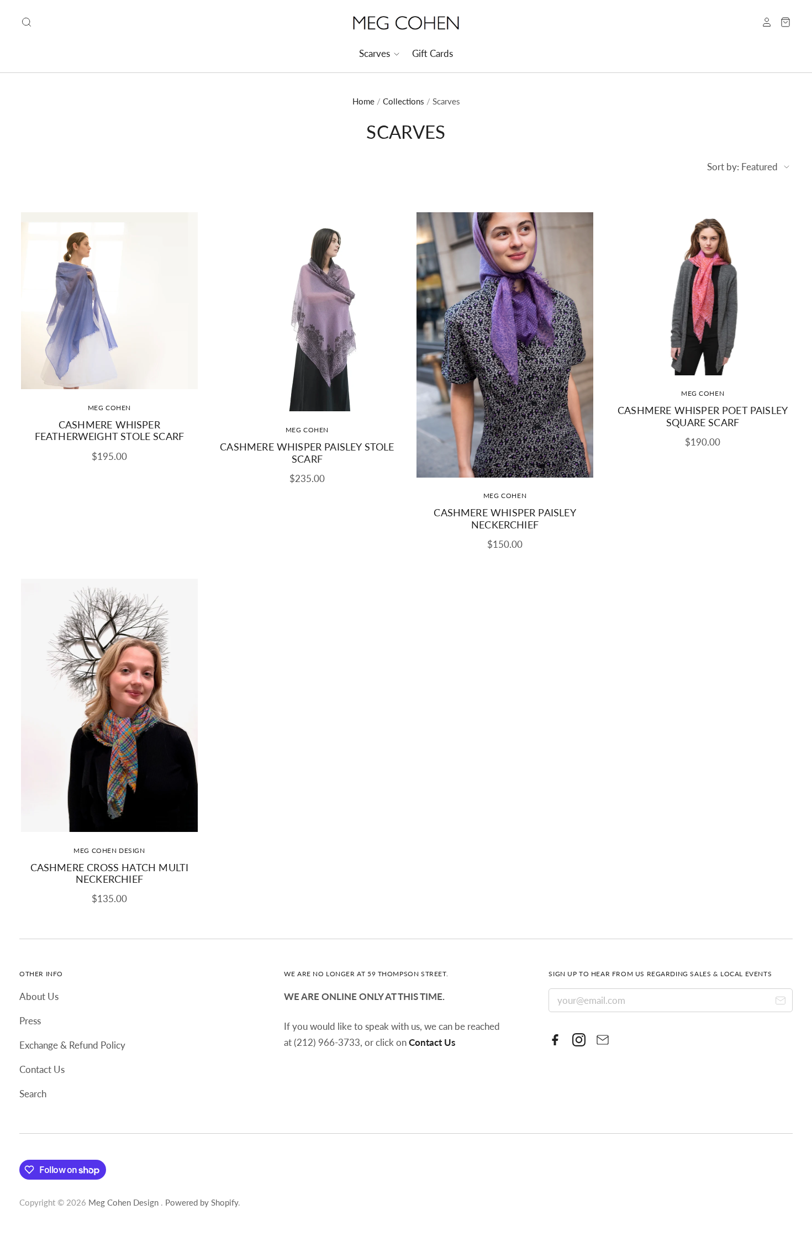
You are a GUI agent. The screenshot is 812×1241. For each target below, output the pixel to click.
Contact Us (42, 1069)
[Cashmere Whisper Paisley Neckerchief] (504, 345)
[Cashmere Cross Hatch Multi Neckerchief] (109, 705)
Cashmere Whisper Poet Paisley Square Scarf (703, 416)
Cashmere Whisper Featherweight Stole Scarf (109, 430)
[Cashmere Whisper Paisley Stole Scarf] (307, 311)
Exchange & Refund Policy (72, 1045)
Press (30, 1021)
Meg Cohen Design (109, 850)
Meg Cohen (109, 408)
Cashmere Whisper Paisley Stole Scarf (307, 453)
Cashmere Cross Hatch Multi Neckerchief (109, 873)
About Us (39, 996)
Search (32, 1093)
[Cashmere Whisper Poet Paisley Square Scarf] (702, 293)
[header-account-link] (762, 22)
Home (363, 101)
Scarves (375, 53)
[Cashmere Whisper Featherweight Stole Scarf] (109, 300)
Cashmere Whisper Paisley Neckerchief (505, 518)
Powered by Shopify (201, 1202)
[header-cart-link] (781, 22)
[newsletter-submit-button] (780, 1002)
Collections (403, 101)
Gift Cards (432, 53)
